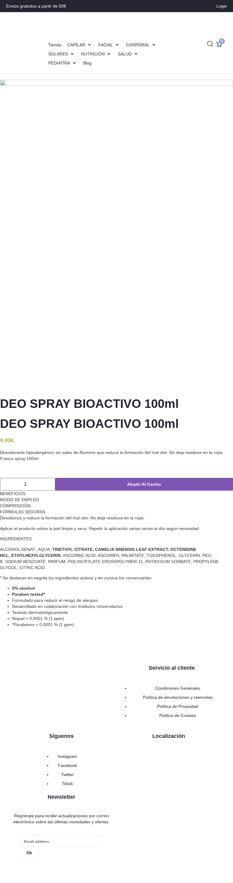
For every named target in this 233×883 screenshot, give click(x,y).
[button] (79, 44)
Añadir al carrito (144, 484)
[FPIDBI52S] (116, 235)
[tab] (116, 494)
